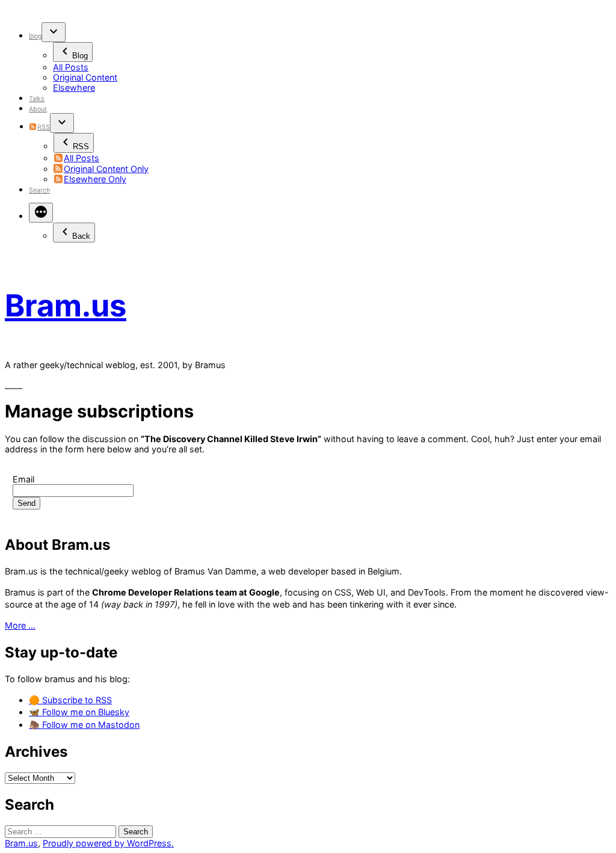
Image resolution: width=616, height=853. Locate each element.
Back (81, 236)
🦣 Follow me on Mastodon (84, 724)
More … (20, 625)
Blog (35, 36)
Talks (37, 99)
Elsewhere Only (95, 179)
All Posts (70, 67)
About (38, 109)
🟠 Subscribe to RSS (70, 700)
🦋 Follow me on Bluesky (79, 712)
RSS (43, 127)
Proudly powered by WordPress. (108, 843)
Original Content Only (106, 169)
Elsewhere (74, 87)
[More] (41, 213)
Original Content (85, 77)
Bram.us (65, 305)
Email (23, 479)
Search (39, 190)
